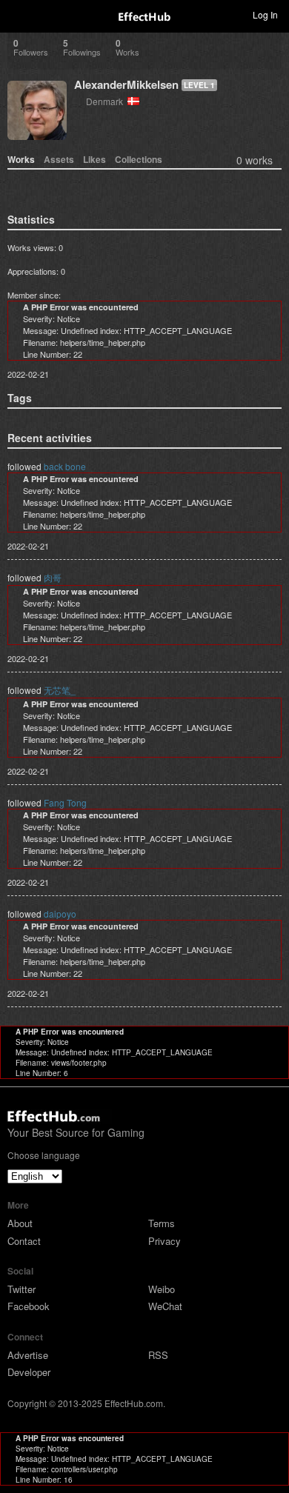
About (20, 1223)
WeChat (165, 1306)
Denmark (106, 101)
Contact (24, 1241)
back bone (65, 466)
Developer (28, 1372)
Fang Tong (65, 802)
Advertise (27, 1355)
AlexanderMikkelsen (126, 84)
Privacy (164, 1241)
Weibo (161, 1289)
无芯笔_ (60, 690)
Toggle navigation (18, 14)
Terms (161, 1223)
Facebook (28, 1306)
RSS (158, 1355)
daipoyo (60, 913)
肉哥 (53, 577)
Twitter (21, 1289)
